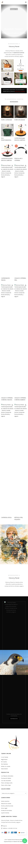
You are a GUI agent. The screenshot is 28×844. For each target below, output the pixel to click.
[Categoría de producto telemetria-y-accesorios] (20, 66)
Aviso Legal (4, 808)
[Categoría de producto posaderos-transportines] (20, 81)
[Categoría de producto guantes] (7, 82)
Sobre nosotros (5, 801)
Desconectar (4, 768)
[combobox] (14, 793)
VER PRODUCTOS (14, 718)
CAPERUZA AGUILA (6, 517)
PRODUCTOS (14, 9)
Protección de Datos (6, 810)
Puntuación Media (6, 778)
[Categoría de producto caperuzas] (7, 69)
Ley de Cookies (5, 812)
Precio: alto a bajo (6, 785)
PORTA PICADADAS (19, 120)
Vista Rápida (12, 106)
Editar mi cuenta (5, 766)
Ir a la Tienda (4, 757)
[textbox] (14, 793)
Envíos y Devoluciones (7, 806)
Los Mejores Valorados (7, 776)
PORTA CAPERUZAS (6, 120)
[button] (24, 840)
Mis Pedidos (4, 764)
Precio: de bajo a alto (6, 783)
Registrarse (4, 759)
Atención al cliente (6, 803)
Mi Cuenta (4, 761)
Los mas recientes (6, 780)
